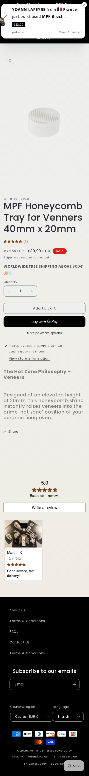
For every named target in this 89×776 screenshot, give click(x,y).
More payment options (44, 333)
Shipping (10, 257)
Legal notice (60, 764)
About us (17, 610)
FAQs (13, 631)
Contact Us (19, 642)
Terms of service (64, 756)
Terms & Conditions (27, 621)
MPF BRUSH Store (42, 750)
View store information (29, 358)
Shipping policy (35, 764)
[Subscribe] (74, 684)
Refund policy (38, 756)
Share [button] (13, 431)
